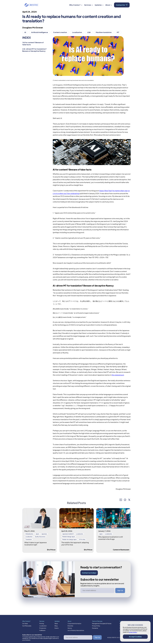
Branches (70, 626)
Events (57, 628)
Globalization (29, 534)
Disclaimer (95, 628)
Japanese (44, 534)
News (56, 623)
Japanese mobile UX (68, 534)
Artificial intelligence (39, 32)
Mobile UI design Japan (68, 536)
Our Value (25, 623)
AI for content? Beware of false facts (33, 43)
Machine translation (104, 32)
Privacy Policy (96, 626)
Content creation (60, 32)
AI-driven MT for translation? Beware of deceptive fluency (34, 50)
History (70, 628)
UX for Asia (82, 539)
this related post (118, 375)
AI (25, 32)
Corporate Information (74, 623)
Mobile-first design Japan (69, 539)
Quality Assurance (40, 536)
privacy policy (133, 632)
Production (42, 628)
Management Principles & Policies (101, 623)
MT (118, 32)
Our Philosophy (26, 626)
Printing (41, 623)
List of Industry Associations (76, 630)
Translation (28, 539)
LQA (89, 32)
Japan (37, 534)
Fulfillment (42, 630)
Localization (77, 32)
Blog (56, 626)
